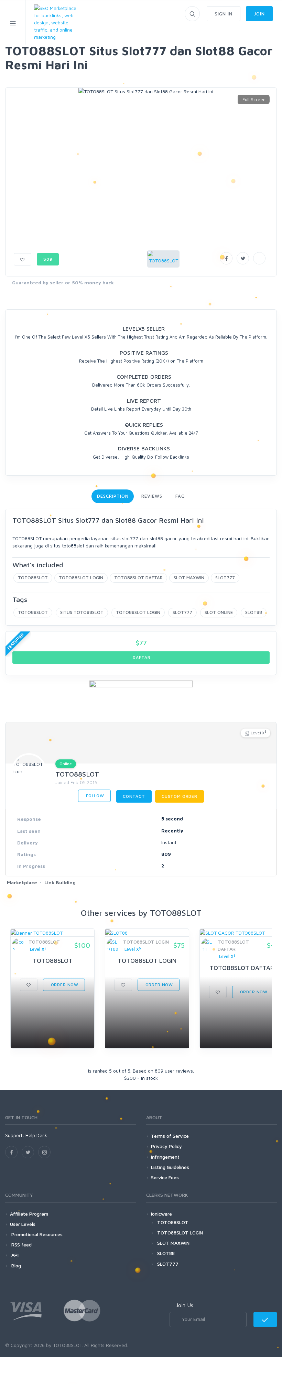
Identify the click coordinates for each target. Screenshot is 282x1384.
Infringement (165, 1157)
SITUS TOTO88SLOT (82, 612)
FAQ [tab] (180, 496)
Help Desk (36, 1135)
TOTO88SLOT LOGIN (81, 577)
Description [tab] (112, 496)
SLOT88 (253, 612)
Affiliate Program (29, 1214)
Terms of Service (170, 1136)
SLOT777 (225, 577)
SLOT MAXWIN (189, 577)
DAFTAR (141, 657)
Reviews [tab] (151, 496)
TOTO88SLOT (33, 577)
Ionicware (161, 1214)
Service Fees (165, 1177)
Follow (94, 795)
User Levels (22, 1224)
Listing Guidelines (170, 1167)
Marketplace (22, 882)
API (14, 1255)
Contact (134, 796)
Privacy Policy (166, 1146)
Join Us (184, 1305)
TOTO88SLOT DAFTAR (138, 577)
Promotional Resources (36, 1234)
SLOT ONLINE (219, 612)
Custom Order (179, 796)
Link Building (60, 882)
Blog (15, 1265)
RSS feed (21, 1244)
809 (48, 259)
